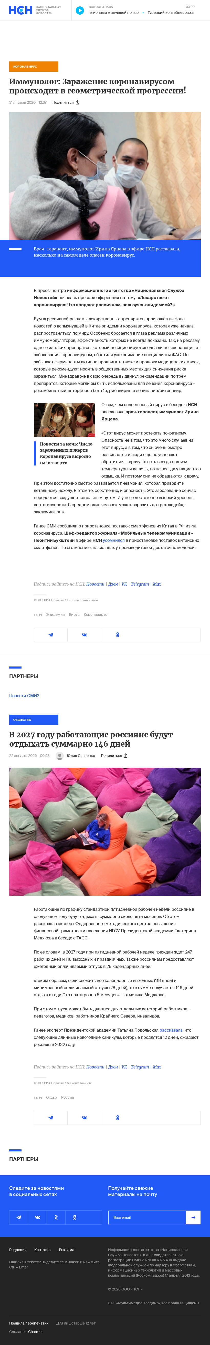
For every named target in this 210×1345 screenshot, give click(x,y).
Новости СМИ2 (24, 695)
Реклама (66, 1249)
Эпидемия (55, 614)
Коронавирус (95, 614)
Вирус (74, 614)
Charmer (35, 1331)
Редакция (18, 1249)
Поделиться (63, 102)
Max (157, 584)
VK (124, 584)
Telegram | (142, 584)
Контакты (42, 1249)
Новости (95, 584)
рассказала (171, 1030)
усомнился (114, 540)
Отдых (51, 1097)
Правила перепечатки (29, 1323)
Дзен (113, 584)
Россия (67, 1097)
